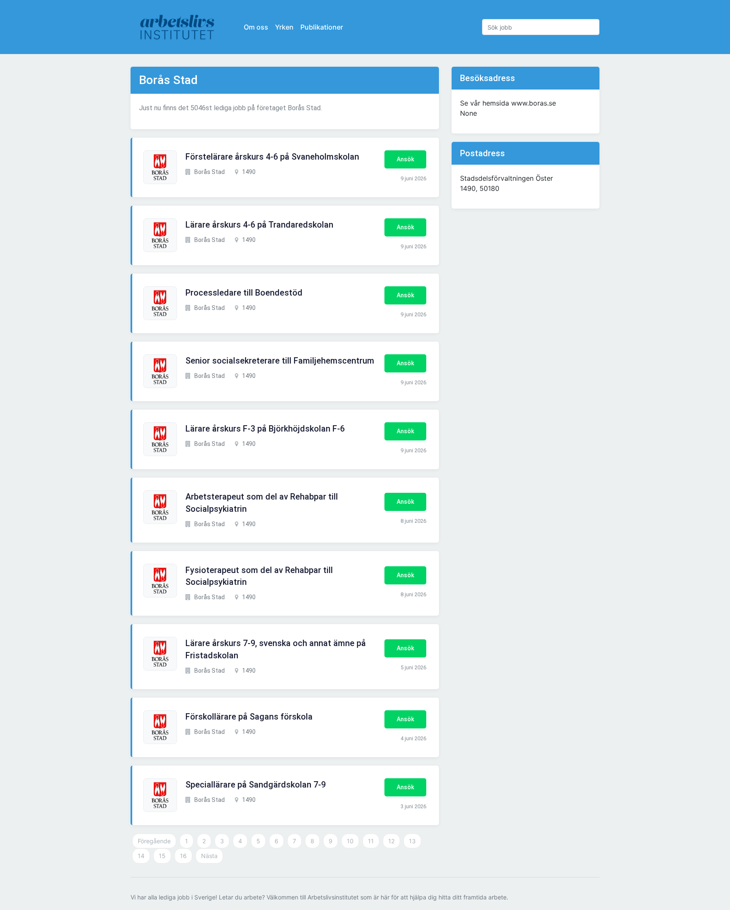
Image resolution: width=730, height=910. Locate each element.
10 (350, 841)
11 (371, 841)
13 (412, 841)
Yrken (284, 27)
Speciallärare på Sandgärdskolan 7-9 (255, 785)
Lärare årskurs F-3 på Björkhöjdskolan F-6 (265, 429)
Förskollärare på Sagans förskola (249, 717)
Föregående (154, 841)
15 (162, 855)
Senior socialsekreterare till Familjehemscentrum (279, 361)
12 (391, 841)
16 (183, 855)
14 (141, 855)
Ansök (405, 159)
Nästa (209, 855)
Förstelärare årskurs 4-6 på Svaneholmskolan (272, 157)
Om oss (256, 27)
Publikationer (321, 27)
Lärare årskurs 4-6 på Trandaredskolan (259, 225)
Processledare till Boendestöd (243, 293)
